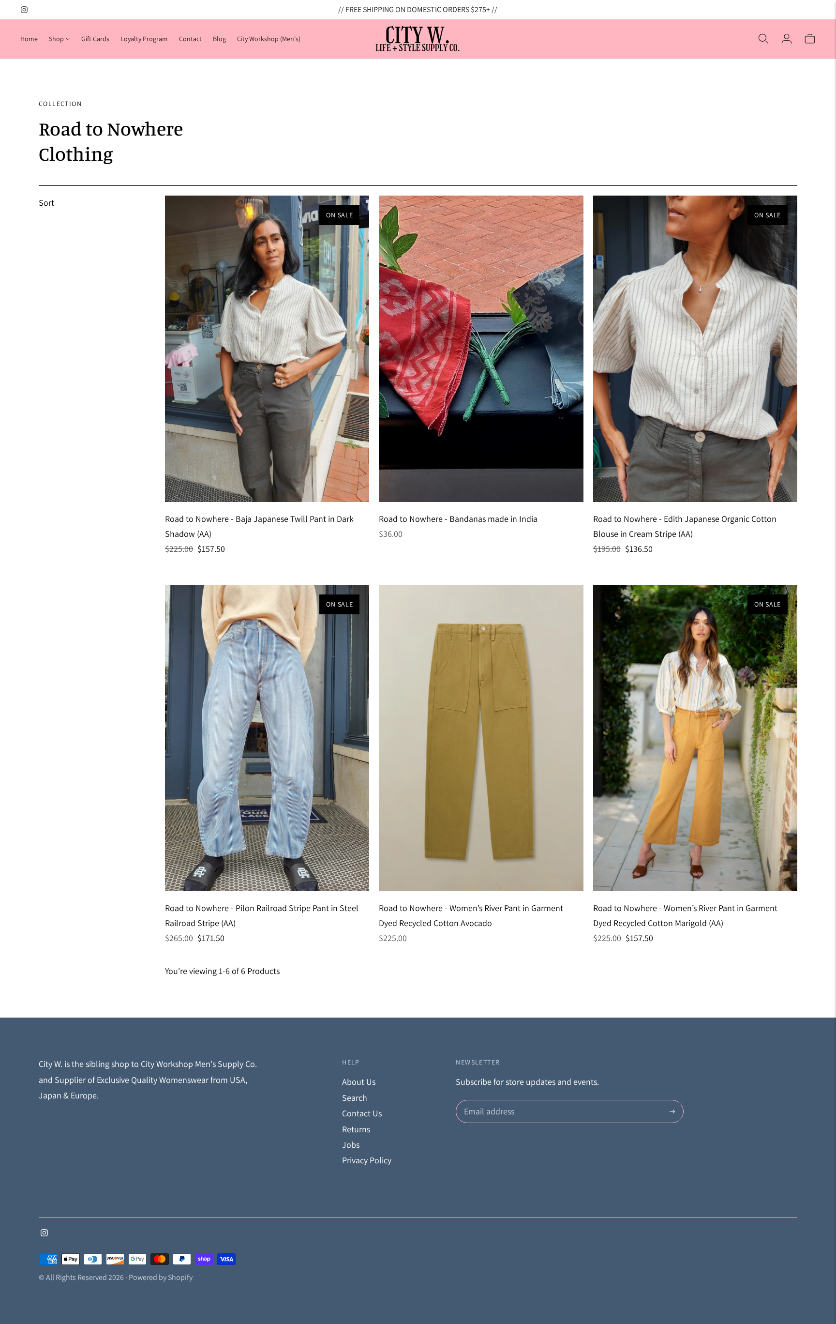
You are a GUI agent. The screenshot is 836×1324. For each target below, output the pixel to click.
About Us (358, 1081)
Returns (356, 1129)
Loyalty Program (144, 38)
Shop (56, 38)
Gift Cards (95, 38)
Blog (219, 38)
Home (29, 38)
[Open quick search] (763, 38)
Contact (190, 38)
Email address (487, 1101)
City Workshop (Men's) (268, 38)
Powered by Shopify (161, 1277)
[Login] (786, 38)
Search (354, 1097)
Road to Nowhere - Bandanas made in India (458, 518)
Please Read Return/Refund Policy (418, 11)
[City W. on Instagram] (24, 9)
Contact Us (362, 1113)
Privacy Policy (366, 1160)
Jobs (350, 1144)
